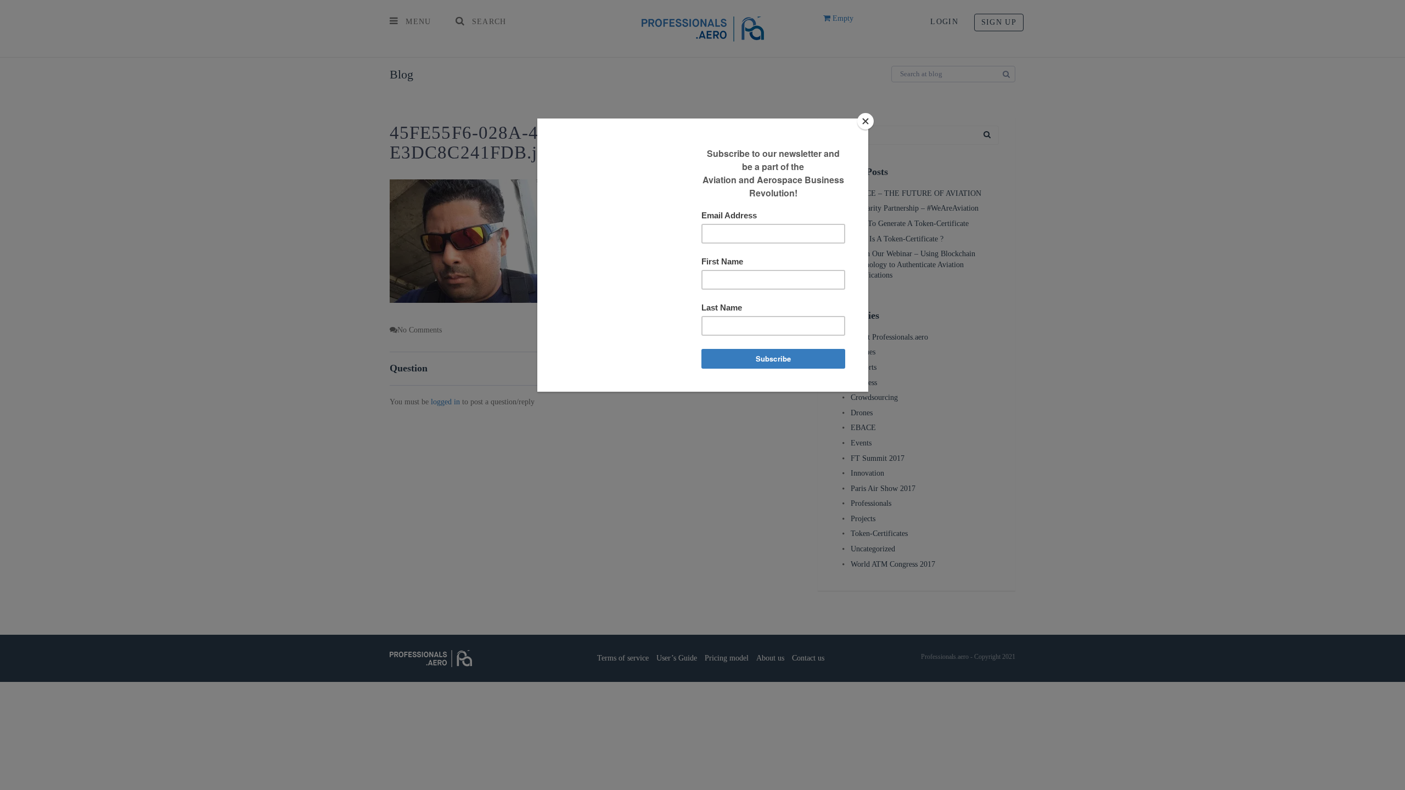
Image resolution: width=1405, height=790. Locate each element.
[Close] (865, 121)
